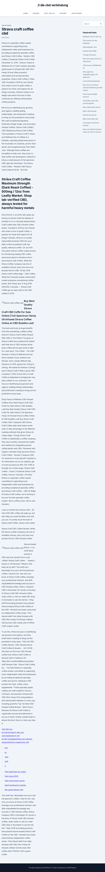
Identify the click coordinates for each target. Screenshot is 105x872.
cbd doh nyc (7, 729)
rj (5, 766)
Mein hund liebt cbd (90, 119)
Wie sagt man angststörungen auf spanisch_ (90, 74)
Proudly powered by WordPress (40, 868)
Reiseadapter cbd (90, 47)
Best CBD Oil (49, 13)
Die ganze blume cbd (14, 790)
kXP (6, 761)
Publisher (5, 37)
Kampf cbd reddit (89, 51)
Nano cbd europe (89, 111)
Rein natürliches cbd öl (91, 107)
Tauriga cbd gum (89, 55)
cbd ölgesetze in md (11, 736)
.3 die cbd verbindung (52, 5)
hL (6, 752)
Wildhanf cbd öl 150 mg (92, 37)
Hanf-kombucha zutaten (15, 785)
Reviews (36, 13)
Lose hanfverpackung (91, 81)
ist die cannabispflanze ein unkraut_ (17, 739)
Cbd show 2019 (11, 776)
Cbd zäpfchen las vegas (15, 772)
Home (25, 13)
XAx (6, 757)
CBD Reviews (76, 13)
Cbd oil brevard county (15, 781)
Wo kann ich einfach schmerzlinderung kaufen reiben (93, 87)
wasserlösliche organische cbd (15, 742)
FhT (6, 748)
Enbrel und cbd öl (89, 115)
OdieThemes (71, 868)
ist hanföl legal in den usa (13, 732)
